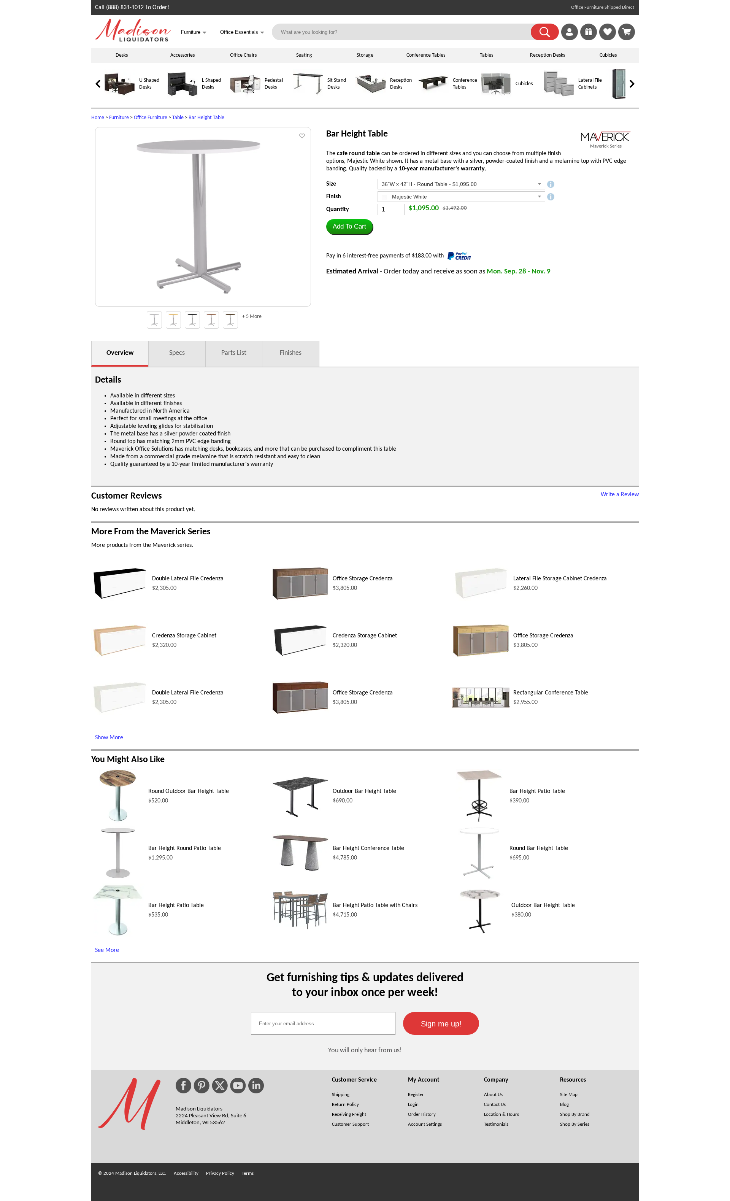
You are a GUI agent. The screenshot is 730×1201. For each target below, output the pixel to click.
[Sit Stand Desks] (308, 98)
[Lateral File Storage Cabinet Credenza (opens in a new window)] (480, 600)
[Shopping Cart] (626, 32)
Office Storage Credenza (363, 579)
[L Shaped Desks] (182, 98)
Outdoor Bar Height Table (364, 791)
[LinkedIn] (256, 1085)
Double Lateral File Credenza (188, 579)
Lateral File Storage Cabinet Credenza (560, 579)
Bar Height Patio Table (537, 791)
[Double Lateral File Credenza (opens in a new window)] (119, 600)
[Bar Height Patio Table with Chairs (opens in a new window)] (300, 929)
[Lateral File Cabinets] (559, 98)
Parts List (233, 353)
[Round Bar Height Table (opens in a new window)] (479, 878)
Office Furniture (150, 118)
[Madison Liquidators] (133, 40)
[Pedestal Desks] (245, 98)
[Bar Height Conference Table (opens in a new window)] (300, 870)
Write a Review (620, 495)
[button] (545, 32)
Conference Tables (425, 55)
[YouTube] (238, 1085)
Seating (304, 55)
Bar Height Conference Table (368, 848)
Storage (365, 55)
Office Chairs (243, 55)
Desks (122, 55)
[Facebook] (183, 1085)
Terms (248, 1173)
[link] (626, 32)
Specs (177, 353)
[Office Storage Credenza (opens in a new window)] (300, 599)
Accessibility (186, 1173)
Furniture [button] (193, 32)
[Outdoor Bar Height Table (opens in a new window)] (300, 816)
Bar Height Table (206, 118)
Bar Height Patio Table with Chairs (375, 905)
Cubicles (608, 55)
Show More (109, 738)
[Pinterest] (201, 1085)
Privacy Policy (220, 1173)
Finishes (291, 353)
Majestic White (408, 197)
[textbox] (323, 1023)
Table (178, 118)
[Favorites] (607, 39)
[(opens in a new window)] (606, 136)
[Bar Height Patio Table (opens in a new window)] (479, 821)
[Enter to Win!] (588, 39)
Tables (486, 55)
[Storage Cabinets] (621, 98)
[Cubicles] (496, 98)
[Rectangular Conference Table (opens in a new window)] (480, 706)
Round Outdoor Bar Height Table (188, 791)
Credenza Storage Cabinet (184, 636)
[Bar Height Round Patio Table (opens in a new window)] (117, 878)
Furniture (119, 118)
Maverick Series (606, 146)
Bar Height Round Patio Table (184, 848)
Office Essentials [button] (242, 32)
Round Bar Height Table (538, 848)
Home (97, 118)
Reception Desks (547, 55)
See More (107, 950)
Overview (119, 353)
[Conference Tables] (433, 98)
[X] (220, 1085)
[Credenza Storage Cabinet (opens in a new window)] (119, 657)
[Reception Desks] (370, 98)
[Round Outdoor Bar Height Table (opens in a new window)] (118, 821)
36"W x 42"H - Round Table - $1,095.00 (429, 184)
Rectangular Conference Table (550, 693)
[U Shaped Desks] (120, 98)
